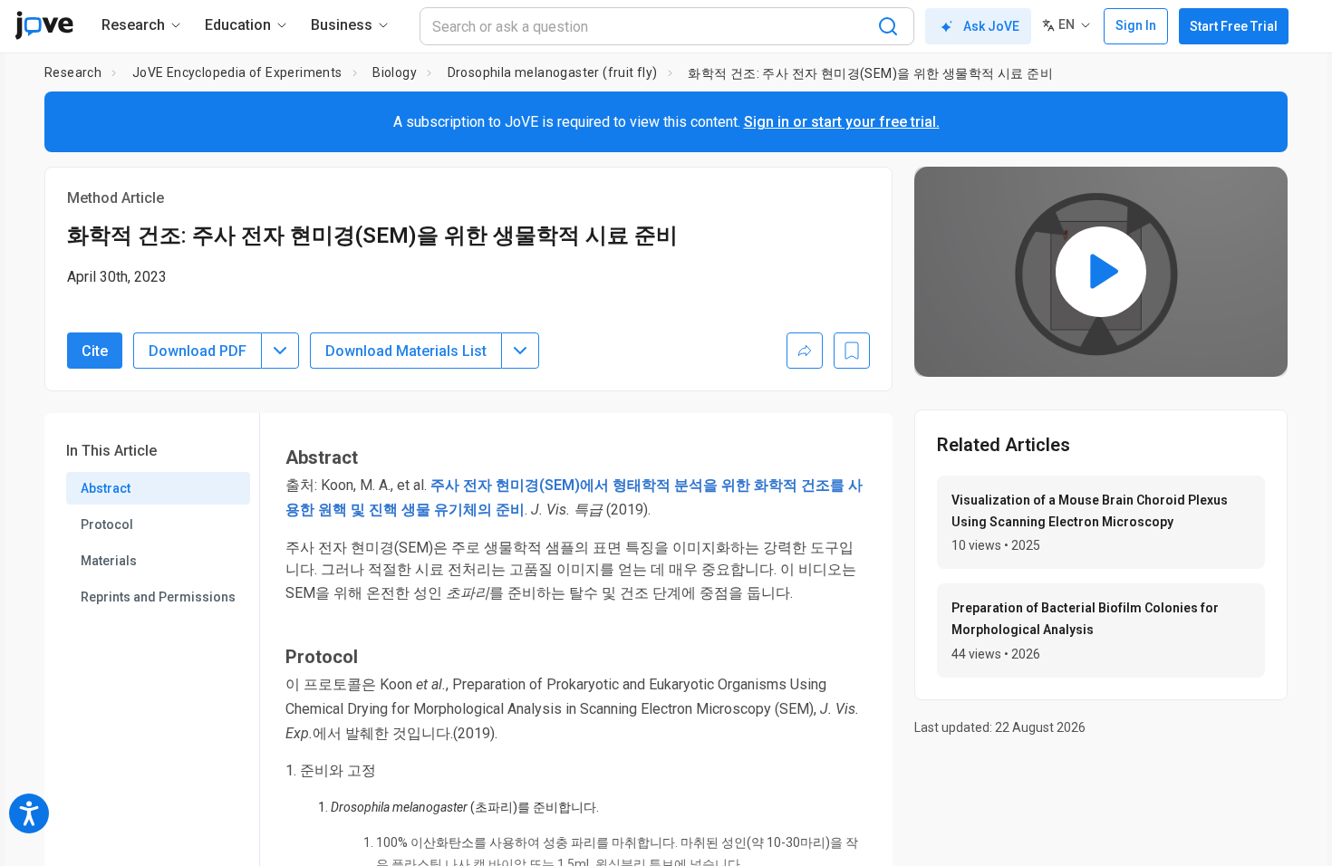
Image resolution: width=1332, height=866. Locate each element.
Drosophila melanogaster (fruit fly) (553, 72)
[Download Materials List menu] (520, 350)
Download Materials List (406, 351)
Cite (95, 351)
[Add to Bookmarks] (852, 350)
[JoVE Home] (43, 25)
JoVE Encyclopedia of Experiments (237, 72)
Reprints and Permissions (158, 597)
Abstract (105, 488)
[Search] (888, 26)
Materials (109, 560)
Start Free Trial (1234, 26)
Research (72, 72)
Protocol (107, 524)
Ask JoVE (991, 26)
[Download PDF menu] (280, 350)
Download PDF (197, 351)
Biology (394, 72)
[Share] (805, 350)
